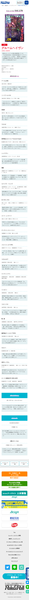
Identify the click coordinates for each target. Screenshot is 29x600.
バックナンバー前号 (5, 463)
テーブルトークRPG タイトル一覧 (14, 541)
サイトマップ (14, 561)
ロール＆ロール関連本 (14, 548)
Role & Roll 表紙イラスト (14, 554)
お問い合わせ (14, 557)
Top (2, 5)
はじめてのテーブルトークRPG (14, 545)
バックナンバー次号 (24, 463)
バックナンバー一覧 (14, 463)
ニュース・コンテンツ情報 (14, 535)
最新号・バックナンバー (11, 5)
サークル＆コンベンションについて (14, 551)
